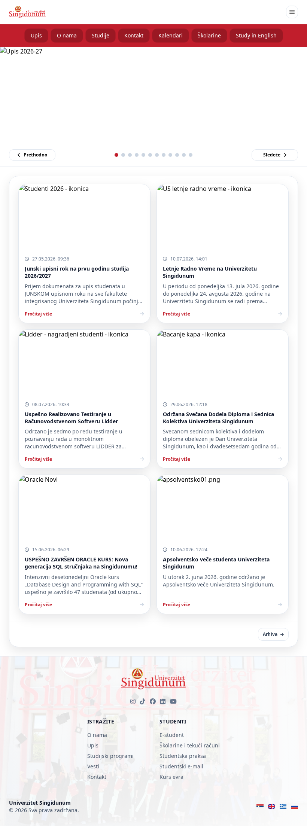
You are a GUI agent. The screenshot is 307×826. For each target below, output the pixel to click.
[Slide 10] (177, 155)
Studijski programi (110, 755)
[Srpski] (260, 806)
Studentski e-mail (181, 766)
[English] (271, 806)
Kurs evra (171, 776)
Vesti (93, 766)
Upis (36, 35)
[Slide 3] (130, 155)
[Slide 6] (150, 155)
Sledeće (271, 155)
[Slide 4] (137, 155)
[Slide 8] (163, 155)
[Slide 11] (184, 155)
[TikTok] (142, 701)
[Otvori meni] (292, 12)
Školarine (209, 35)
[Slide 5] (143, 155)
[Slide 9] (170, 155)
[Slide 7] (157, 155)
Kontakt (133, 35)
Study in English (256, 35)
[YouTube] (173, 701)
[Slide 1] (116, 155)
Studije (100, 35)
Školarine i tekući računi (189, 745)
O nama (67, 35)
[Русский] (294, 806)
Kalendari (170, 35)
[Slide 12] (190, 155)
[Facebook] (153, 701)
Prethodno (35, 155)
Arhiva (270, 634)
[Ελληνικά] (283, 806)
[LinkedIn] (162, 701)
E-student (171, 734)
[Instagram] (133, 701)
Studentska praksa (182, 755)
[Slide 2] (123, 155)
